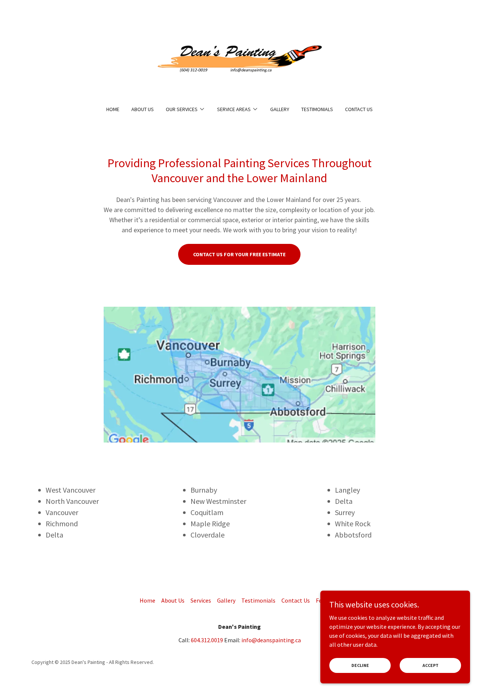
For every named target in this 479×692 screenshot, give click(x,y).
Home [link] (112, 109)
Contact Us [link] (359, 109)
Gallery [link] (279, 109)
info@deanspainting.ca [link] (271, 640)
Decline (360, 665)
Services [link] (200, 600)
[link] (239, 57)
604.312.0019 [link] (207, 640)
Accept (430, 665)
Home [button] (147, 600)
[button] (185, 109)
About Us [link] (142, 109)
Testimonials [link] (317, 109)
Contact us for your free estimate (239, 254)
